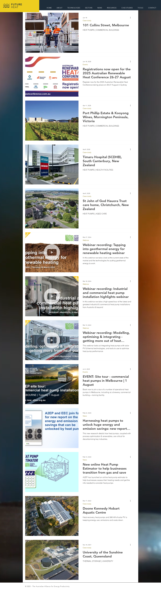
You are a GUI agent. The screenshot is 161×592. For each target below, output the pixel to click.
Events (85, 65)
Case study (87, 21)
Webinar (86, 240)
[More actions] (131, 17)
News (85, 416)
